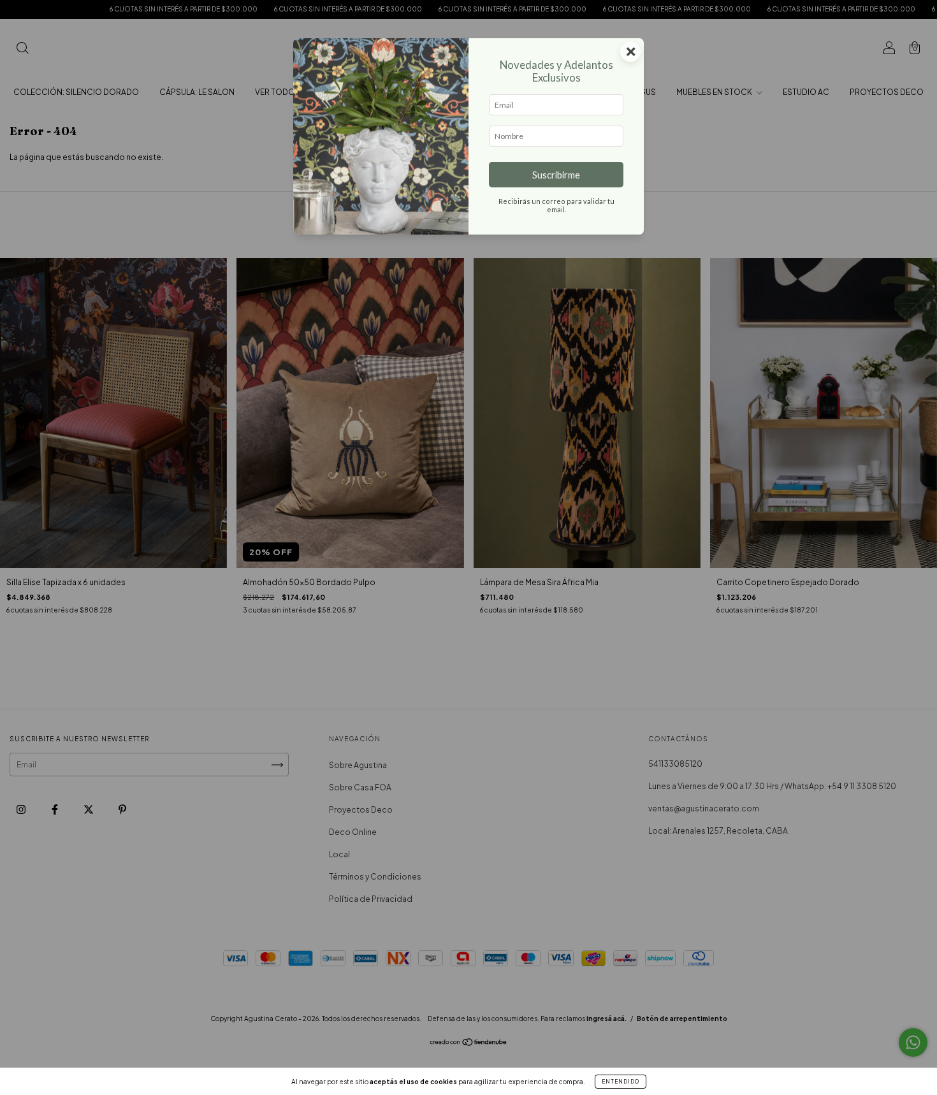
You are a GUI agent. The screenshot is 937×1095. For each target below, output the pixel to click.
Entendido (620, 1081)
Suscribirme (556, 175)
